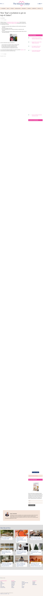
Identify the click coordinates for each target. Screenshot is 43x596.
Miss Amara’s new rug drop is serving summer (36, 538)
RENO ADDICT (13, 581)
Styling (12, 586)
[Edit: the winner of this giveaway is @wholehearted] (30, 283)
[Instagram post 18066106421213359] (30, 125)
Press (1, 584)
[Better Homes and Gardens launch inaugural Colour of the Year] (21, 530)
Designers (12, 587)
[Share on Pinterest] (2, 20)
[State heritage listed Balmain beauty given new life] (6, 543)
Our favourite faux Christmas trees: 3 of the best (36, 552)
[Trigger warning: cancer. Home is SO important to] (35, 314)
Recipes (23, 587)
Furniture (23, 586)
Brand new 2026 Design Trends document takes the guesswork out (7, 564)
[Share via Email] (5, 20)
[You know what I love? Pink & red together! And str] (30, 410)
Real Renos (13, 584)
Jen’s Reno (12, 582)
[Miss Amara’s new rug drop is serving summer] (36, 530)
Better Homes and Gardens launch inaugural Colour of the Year (21, 539)
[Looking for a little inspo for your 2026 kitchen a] (35, 136)
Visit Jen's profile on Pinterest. (33, 475)
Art (22, 585)
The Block (23, 584)
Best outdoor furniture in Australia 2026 (6, 538)
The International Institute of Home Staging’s (12, 22)
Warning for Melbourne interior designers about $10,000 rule (21, 552)
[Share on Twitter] (6, 20)
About (1, 581)
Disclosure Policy (2, 587)
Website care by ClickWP (3, 593)
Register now (23, 49)
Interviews (12, 585)
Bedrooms (23, 581)
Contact (1, 582)
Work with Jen (2, 583)
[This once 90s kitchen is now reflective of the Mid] (40, 433)
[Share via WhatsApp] (3, 20)
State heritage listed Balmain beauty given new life (6, 552)
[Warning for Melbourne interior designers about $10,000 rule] (21, 543)
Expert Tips (23, 583)
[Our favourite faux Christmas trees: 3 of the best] (36, 543)
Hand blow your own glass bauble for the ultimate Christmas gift (35, 564)
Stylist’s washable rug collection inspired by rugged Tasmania (20, 564)
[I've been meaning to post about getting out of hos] (40, 178)
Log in (8, 593)
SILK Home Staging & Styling (12, 23)
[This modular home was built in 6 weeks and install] (40, 252)
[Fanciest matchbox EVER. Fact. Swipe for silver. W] (35, 409)
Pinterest (33, 583)
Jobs (1, 585)
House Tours (13, 583)
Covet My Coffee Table (25, 582)
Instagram (33, 582)
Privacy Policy (2, 586)
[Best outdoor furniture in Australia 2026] (6, 530)
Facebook (33, 581)
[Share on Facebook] (1, 20)
